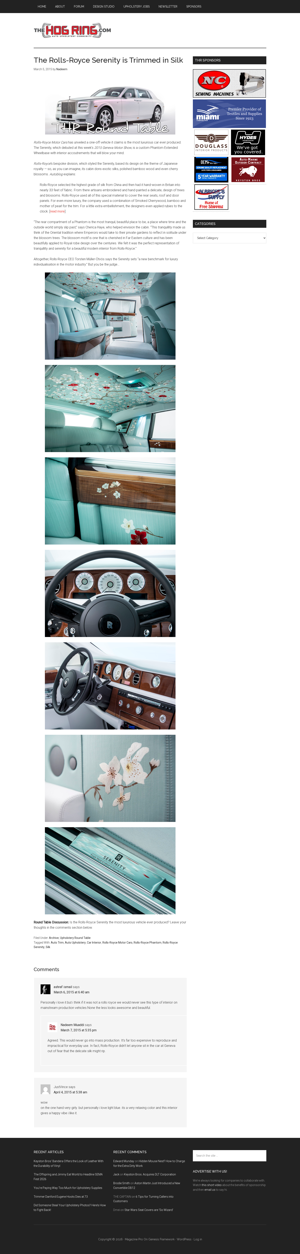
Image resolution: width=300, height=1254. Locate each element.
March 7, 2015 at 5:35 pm (79, 1030)
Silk (48, 947)
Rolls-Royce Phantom (147, 942)
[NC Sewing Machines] (229, 97)
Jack (116, 1174)
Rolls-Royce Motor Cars (117, 942)
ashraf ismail (63, 987)
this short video (212, 1185)
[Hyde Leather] (248, 154)
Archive (54, 937)
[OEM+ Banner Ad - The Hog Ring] (211, 181)
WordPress (184, 1239)
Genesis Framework (161, 1239)
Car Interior (94, 942)
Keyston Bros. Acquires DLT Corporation (150, 1174)
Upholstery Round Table (75, 937)
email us (209, 1189)
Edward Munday (123, 1161)
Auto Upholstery (75, 942)
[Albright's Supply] (211, 209)
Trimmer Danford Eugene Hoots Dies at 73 (61, 1196)
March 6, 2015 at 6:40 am (71, 992)
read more (57, 211)
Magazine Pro (134, 1239)
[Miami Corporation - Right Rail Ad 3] (229, 127)
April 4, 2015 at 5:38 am (70, 1092)
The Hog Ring (72, 30)
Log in (198, 1239)
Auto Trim (57, 942)
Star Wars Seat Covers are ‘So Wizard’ (148, 1210)
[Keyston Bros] (248, 181)
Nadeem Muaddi (72, 1025)
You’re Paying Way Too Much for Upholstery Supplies (68, 1188)
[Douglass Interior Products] (211, 154)
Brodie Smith (121, 1183)
